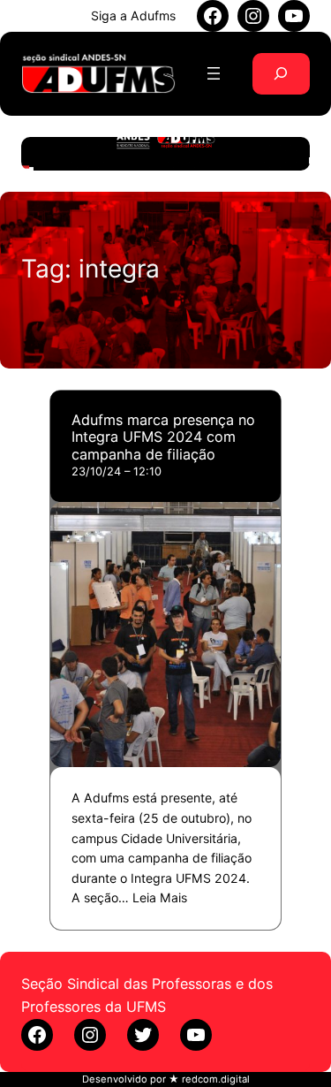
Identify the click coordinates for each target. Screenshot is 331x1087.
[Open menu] (213, 73)
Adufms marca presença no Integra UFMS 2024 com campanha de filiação (163, 437)
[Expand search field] (281, 74)
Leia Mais (159, 897)
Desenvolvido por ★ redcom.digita (164, 1079)
